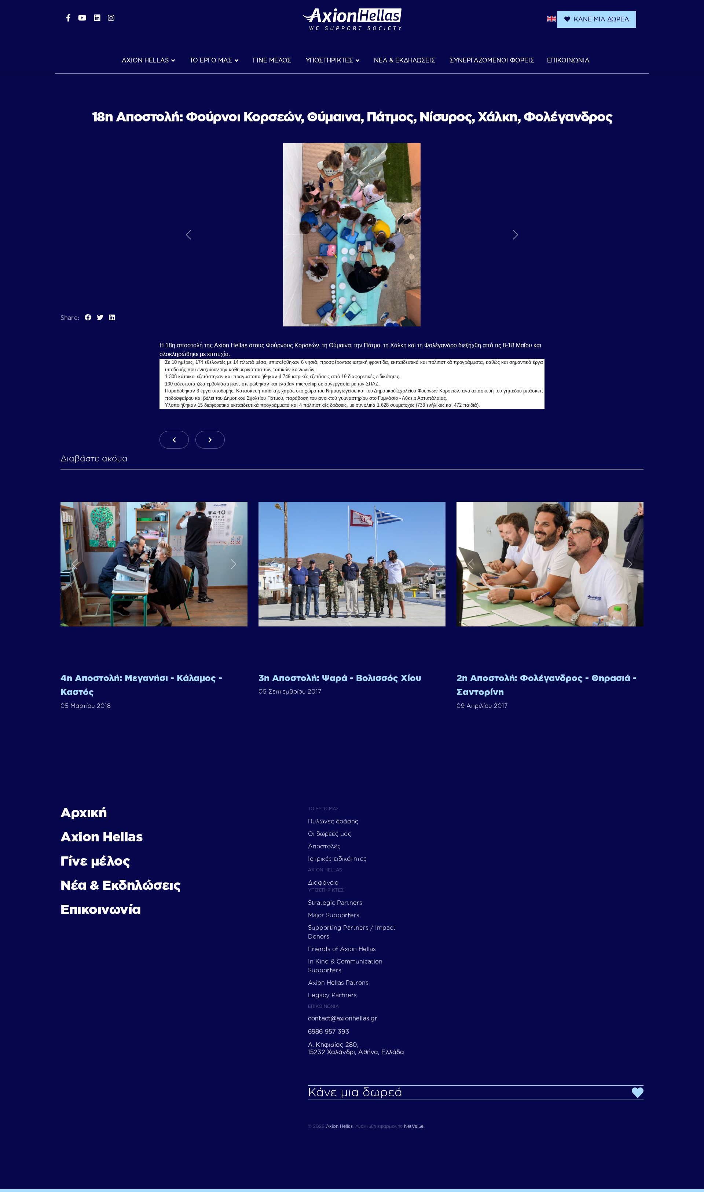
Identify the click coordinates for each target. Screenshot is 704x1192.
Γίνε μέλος (95, 861)
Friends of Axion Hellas (342, 949)
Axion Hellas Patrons (338, 983)
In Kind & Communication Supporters (345, 966)
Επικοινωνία (100, 910)
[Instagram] (111, 18)
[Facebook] (68, 18)
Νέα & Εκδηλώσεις (120, 885)
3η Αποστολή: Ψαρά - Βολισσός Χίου (339, 678)
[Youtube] (82, 18)
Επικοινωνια (568, 60)
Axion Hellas (145, 60)
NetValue (413, 1126)
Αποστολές (324, 846)
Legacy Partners (332, 995)
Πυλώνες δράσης (333, 821)
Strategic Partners (335, 903)
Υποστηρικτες (329, 60)
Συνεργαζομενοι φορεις (492, 60)
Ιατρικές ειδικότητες (337, 859)
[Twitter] (100, 318)
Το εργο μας (211, 60)
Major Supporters (333, 915)
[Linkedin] (97, 18)
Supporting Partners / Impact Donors (352, 932)
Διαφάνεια (323, 883)
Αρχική (83, 813)
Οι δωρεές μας (329, 834)
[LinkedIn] (112, 318)
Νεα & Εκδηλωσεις (404, 60)
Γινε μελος (272, 60)
